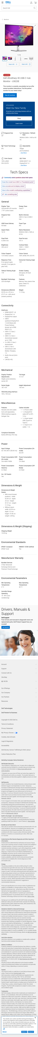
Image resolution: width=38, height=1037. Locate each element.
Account (4, 664)
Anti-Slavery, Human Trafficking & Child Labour (15, 750)
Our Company (5, 692)
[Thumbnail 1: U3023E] (4, 58)
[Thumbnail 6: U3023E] (31, 58)
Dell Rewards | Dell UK (12, 813)
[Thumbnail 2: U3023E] (10, 58)
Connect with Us (6, 673)
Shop (19, 118)
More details (31, 821)
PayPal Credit (17, 973)
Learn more (19, 123)
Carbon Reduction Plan (8, 754)
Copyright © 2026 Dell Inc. (9, 720)
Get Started (5, 627)
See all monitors (10, 95)
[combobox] (19, 8)
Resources (4, 701)
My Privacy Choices (7, 733)
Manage (5, 1031)
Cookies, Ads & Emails (8, 737)
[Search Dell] (34, 8)
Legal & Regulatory (7, 741)
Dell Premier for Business (9, 712)
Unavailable (7, 75)
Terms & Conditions (7, 724)
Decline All (24, 1031)
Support (3, 668)
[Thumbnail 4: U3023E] (20, 58)
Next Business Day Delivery (27, 959)
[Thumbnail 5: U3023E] (26, 58)
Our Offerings (5, 688)
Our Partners (5, 697)
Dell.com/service (17, 855)
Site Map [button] (4, 677)
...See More (23, 153)
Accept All (31, 1031)
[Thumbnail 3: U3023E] (15, 58)
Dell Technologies (6, 708)
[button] (31, 2)
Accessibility (5, 745)
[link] (25, 64)
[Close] (35, 1018)
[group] (19, 38)
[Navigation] (2, 2)
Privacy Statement (7, 728)
